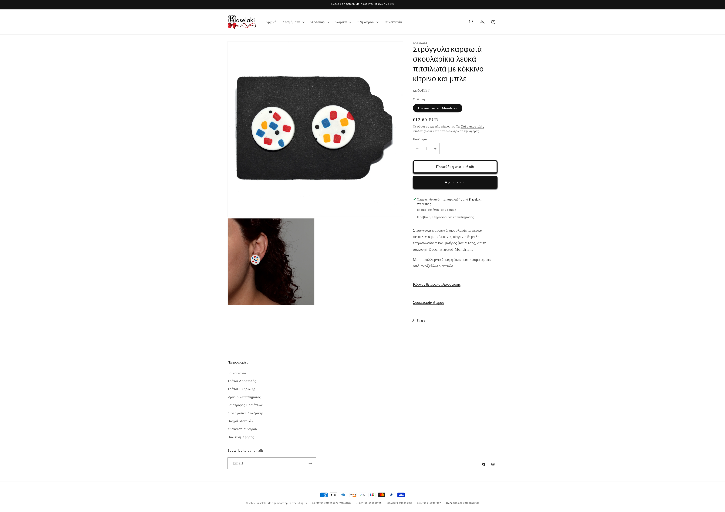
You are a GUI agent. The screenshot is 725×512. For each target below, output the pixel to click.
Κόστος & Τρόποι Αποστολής (436, 284)
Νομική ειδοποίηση (429, 502)
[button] (293, 22)
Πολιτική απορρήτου (369, 502)
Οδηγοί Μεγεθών (240, 421)
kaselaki (262, 502)
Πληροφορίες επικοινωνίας (462, 502)
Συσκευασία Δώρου (428, 302)
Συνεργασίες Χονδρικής (245, 413)
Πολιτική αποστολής (399, 502)
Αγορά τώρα (455, 182)
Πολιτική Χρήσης (241, 437)
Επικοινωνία (237, 373)
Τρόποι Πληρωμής (241, 389)
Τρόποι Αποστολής (242, 381)
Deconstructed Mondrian (437, 108)
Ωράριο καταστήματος (244, 397)
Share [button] (421, 320)
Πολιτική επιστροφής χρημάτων (331, 502)
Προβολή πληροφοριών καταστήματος (445, 217)
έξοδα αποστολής (472, 126)
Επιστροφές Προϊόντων (245, 405)
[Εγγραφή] (310, 463)
